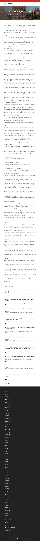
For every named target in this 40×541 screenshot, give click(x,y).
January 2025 (7, 416)
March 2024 (7, 427)
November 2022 (7, 450)
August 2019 (7, 502)
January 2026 (7, 402)
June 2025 (6, 408)
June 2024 (6, 424)
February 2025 (7, 415)
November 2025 (7, 405)
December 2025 (7, 404)
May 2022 (6, 459)
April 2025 (6, 412)
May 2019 (6, 504)
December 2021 (7, 467)
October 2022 (7, 451)
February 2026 (7, 400)
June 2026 (6, 394)
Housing (15, 14)
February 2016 (7, 510)
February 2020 (7, 497)
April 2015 (6, 513)
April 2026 (6, 397)
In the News (7, 524)
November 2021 (7, 469)
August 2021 (7, 470)
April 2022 (6, 461)
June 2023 (6, 440)
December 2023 (7, 432)
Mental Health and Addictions (27, 14)
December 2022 (7, 448)
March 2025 (7, 413)
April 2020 (6, 494)
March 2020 (7, 496)
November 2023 (7, 434)
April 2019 (6, 505)
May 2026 (6, 396)
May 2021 (6, 475)
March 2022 (7, 462)
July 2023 (6, 439)
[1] (4, 274)
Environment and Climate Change (10, 520)
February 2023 (7, 446)
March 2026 (7, 399)
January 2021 (7, 481)
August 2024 (7, 423)
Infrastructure (19, 14)
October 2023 (7, 435)
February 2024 (7, 429)
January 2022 (7, 466)
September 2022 (7, 453)
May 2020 (6, 492)
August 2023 (7, 437)
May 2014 (6, 515)
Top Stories (7, 528)
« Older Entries (7, 383)
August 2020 (7, 488)
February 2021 (7, 480)
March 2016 (7, 508)
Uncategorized (7, 530)
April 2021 (6, 477)
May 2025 (6, 410)
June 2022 (6, 458)
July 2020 (6, 489)
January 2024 (7, 431)
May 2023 (6, 442)
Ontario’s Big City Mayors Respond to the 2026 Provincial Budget (17, 365)
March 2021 (7, 478)
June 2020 (6, 491)
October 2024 (7, 421)
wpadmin (6, 278)
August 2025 (7, 407)
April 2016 (6, 507)
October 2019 (7, 500)
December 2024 (7, 418)
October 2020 (7, 486)
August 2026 (7, 393)
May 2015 (6, 512)
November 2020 (7, 485)
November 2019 (7, 499)
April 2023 (6, 443)
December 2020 (7, 483)
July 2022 (6, 456)
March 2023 (7, 445)
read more (7, 295)
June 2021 (6, 473)
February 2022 (7, 464)
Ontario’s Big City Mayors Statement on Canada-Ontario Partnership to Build (19, 356)
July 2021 (6, 472)
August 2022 (7, 454)
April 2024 (6, 426)
